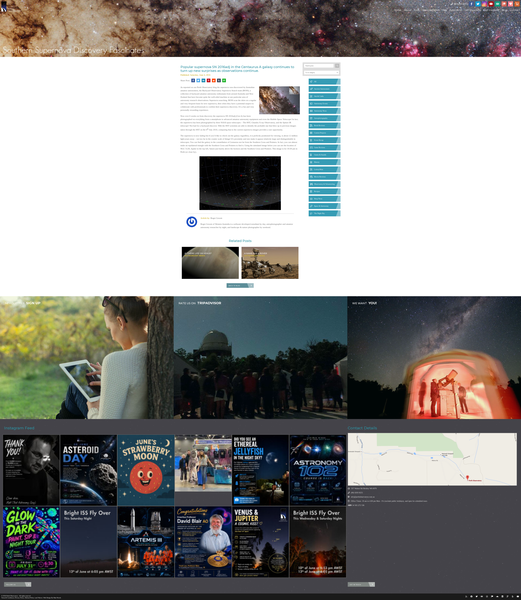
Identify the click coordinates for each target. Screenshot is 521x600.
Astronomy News (320, 111)
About (407, 10)
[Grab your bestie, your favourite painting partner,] (31, 542)
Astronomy (455, 10)
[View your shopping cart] (517, 4)
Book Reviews (319, 125)
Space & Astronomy (321, 206)
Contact (515, 10)
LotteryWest (318, 169)
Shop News (318, 199)
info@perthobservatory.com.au (363, 497)
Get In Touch (355, 584)
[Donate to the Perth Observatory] (510, 4)
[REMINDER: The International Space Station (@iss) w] (88, 542)
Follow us (10, 584)
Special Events (431, 10)
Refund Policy (29, 598)
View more (87, 357)
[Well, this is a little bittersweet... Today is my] (31, 470)
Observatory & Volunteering (324, 184)
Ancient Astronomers (321, 89)
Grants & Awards (320, 155)
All (315, 82)
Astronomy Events (321, 103)
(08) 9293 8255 (357, 493)
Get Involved (491, 10)
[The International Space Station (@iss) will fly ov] (317, 542)
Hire (444, 10)
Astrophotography (321, 118)
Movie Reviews (320, 177)
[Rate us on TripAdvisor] (497, 4)
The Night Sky (319, 213)
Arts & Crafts (319, 96)
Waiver (40, 598)
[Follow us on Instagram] (484, 4)
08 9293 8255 (460, 4)
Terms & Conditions (7, 598)
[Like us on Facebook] (471, 4)
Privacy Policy (19, 598)
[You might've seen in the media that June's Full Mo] (145, 470)
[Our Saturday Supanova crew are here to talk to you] (203, 463)
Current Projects (320, 133)
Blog (504, 10)
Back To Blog (234, 286)
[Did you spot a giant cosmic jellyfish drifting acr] (260, 470)
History (317, 162)
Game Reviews (319, 147)
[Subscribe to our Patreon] (504, 4)
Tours (417, 10)
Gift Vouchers (473, 10)
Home (397, 10)
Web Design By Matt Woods (52, 598)
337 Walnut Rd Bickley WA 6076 (364, 488)
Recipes (317, 191)
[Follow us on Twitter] (478, 4)
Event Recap (318, 140)
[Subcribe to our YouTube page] (491, 4)
